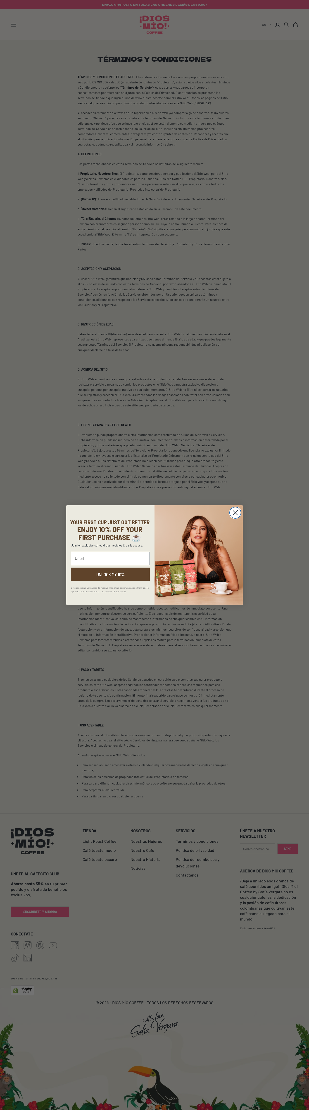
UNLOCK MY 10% (110, 574)
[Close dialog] (235, 512)
